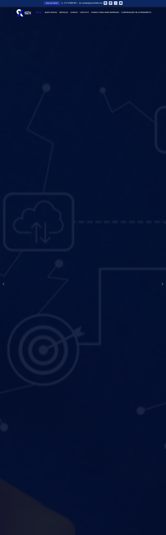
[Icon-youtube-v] (120, 3)
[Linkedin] (110, 3)
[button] (3, 284)
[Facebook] (105, 3)
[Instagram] (115, 3)
